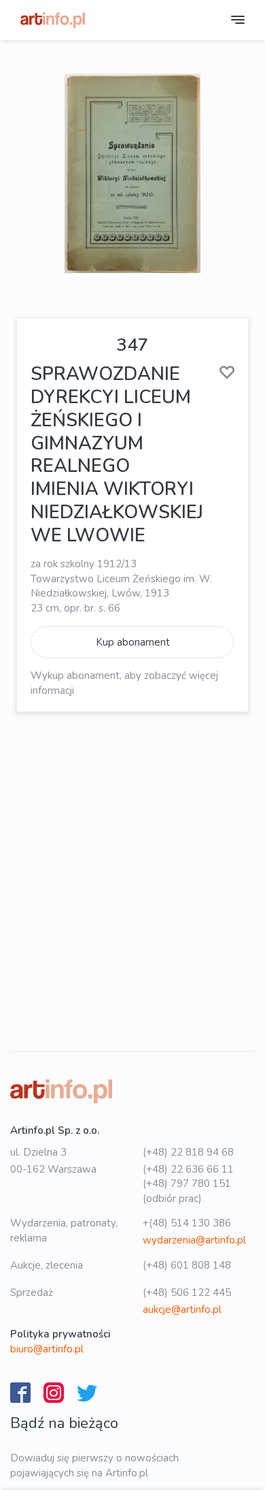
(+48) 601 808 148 (187, 1265)
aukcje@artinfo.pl (182, 1309)
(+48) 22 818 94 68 (188, 1152)
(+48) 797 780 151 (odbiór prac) (187, 1191)
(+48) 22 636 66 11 (188, 1169)
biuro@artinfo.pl (47, 1349)
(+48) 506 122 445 (187, 1292)
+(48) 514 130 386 (187, 1223)
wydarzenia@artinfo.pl (194, 1240)
